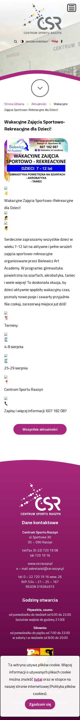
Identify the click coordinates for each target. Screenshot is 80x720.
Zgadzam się (40, 704)
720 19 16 (42, 555)
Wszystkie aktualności (40, 429)
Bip (54, 41)
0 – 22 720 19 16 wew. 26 (42, 577)
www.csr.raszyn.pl (40, 563)
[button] (36, 160)
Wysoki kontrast (37, 41)
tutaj (38, 679)
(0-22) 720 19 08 (45, 550)
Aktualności (38, 104)
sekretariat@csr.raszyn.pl (46, 568)
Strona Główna (14, 104)
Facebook (62, 41)
